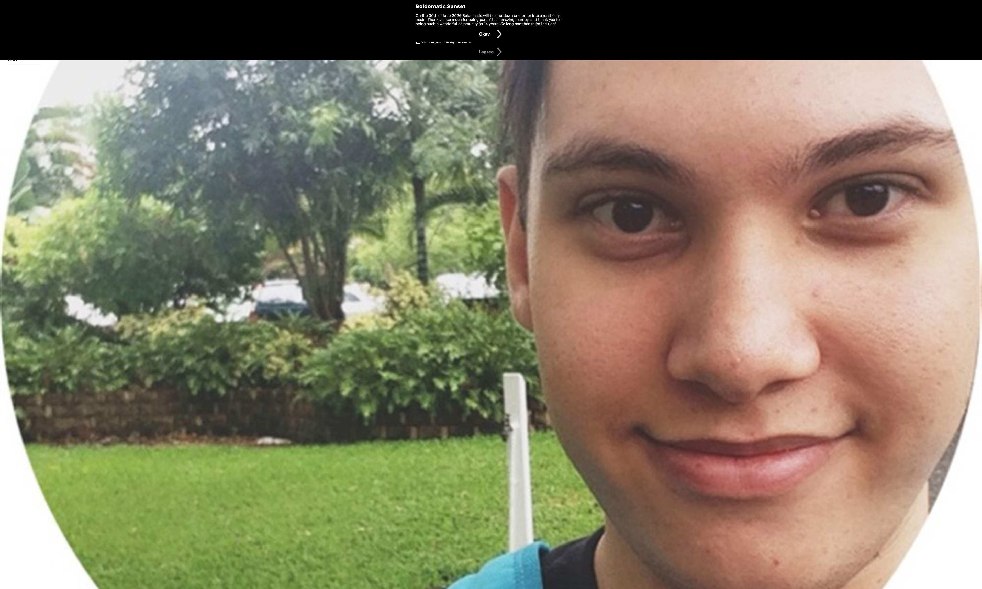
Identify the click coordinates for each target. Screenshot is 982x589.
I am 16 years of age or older (446, 42)
